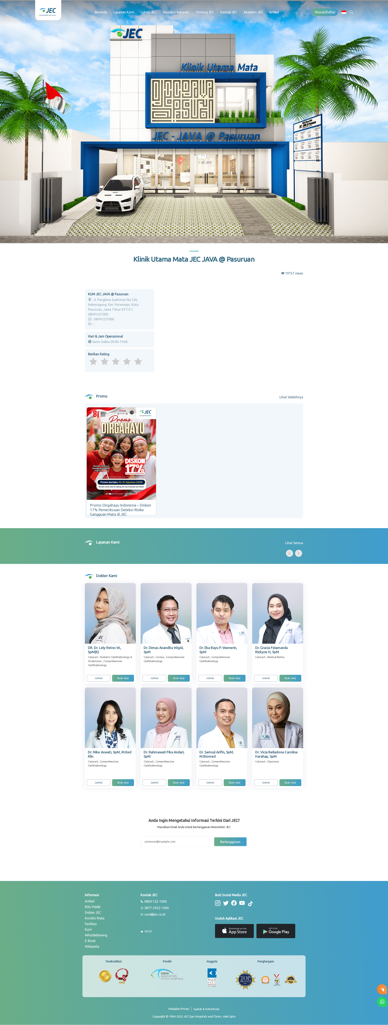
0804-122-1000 (155, 901)
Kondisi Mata (94, 918)
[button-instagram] (217, 903)
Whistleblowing (96, 935)
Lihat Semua (294, 543)
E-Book (90, 941)
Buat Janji (123, 678)
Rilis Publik (92, 907)
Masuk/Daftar (325, 12)
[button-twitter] (226, 903)
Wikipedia (92, 946)
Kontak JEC (228, 12)
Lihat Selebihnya (291, 397)
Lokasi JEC (148, 12)
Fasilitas (91, 924)
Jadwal (98, 678)
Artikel (274, 12)
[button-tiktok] (251, 904)
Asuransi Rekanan (176, 12)
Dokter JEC (93, 912)
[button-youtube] (242, 903)
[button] (344, 12)
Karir (88, 929)
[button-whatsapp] (382, 1002)
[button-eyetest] (382, 989)
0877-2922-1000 (156, 908)
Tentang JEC (205, 12)
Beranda (101, 12)
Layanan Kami (124, 12)
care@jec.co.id (154, 914)
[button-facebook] (234, 903)
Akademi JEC (253, 12)
